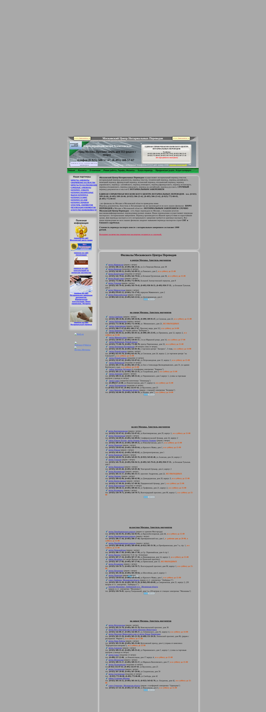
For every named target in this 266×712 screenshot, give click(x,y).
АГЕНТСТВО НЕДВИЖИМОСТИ (84, 210)
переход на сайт (81, 238)
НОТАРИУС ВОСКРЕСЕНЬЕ (82, 193)
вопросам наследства (81, 273)
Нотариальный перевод (81, 324)
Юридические (81, 299)
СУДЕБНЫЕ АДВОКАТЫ (81, 188)
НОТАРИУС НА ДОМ (79, 200)
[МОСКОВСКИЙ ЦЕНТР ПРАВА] (84, 165)
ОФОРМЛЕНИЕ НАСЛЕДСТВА (83, 183)
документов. (81, 297)
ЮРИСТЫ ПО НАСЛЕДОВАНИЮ (84, 185)
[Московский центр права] (82, 139)
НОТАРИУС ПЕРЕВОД (80, 203)
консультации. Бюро (81, 301)
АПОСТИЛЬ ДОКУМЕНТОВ (82, 205)
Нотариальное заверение (81, 295)
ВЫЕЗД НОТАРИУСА (79, 195)
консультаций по (81, 270)
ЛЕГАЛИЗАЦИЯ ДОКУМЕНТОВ (83, 208)
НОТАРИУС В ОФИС (79, 198)
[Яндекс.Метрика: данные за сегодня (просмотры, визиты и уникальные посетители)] (82, 348)
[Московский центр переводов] (76, 148)
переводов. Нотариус (81, 304)
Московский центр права (81, 240)
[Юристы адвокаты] (181, 139)
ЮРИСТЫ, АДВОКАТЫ (80, 180)
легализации (81, 255)
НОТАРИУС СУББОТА (80, 190)
